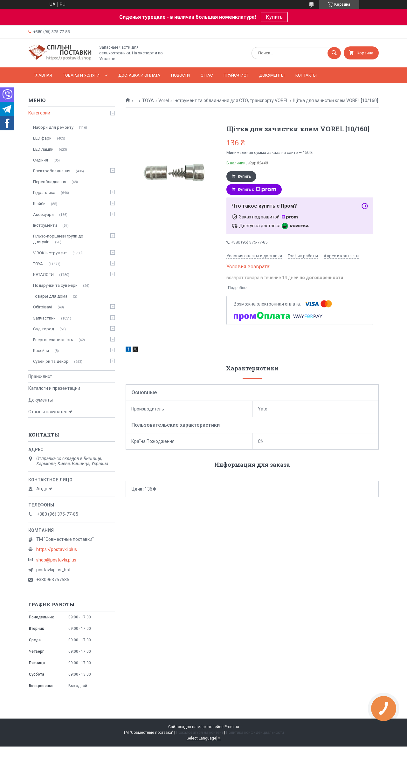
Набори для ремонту (53, 127)
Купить (274, 17)
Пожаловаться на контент (199, 732)
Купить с (246, 189)
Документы (272, 75)
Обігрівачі (42, 307)
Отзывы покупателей (50, 411)
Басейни (41, 350)
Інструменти (45, 225)
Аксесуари (43, 214)
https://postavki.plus (56, 549)
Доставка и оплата (139, 75)
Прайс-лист (236, 75)
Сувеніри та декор (51, 361)
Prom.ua (231, 727)
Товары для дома (50, 296)
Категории (39, 112)
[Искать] (334, 53)
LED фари (42, 138)
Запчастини (44, 318)
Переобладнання (49, 181)
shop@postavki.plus (56, 559)
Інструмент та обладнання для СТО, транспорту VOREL (231, 100)
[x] (135, 350)
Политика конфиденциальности (255, 732)
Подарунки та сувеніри (55, 285)
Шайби (39, 203)
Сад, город (43, 329)
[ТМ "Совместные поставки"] (60, 59)
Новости (180, 75)
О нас (207, 75)
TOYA (148, 100)
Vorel (163, 100)
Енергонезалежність (53, 339)
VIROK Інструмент (50, 253)
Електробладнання (51, 171)
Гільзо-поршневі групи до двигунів (58, 239)
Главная (43, 75)
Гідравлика (44, 192)
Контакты (306, 75)
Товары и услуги (81, 75)
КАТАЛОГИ (43, 274)
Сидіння (40, 160)
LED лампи (43, 149)
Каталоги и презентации (54, 388)
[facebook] (128, 350)
